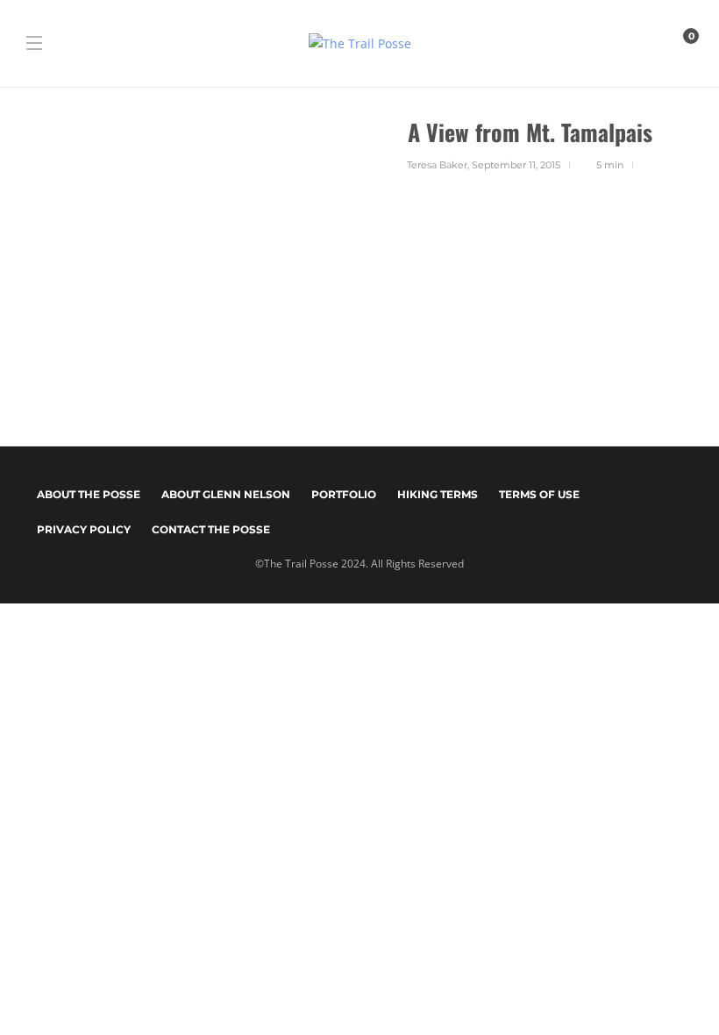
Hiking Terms (437, 494)
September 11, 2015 (516, 165)
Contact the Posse (211, 529)
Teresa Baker (437, 165)
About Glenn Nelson (225, 494)
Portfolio (343, 494)
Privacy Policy (84, 529)
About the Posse (88, 494)
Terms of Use (539, 494)
